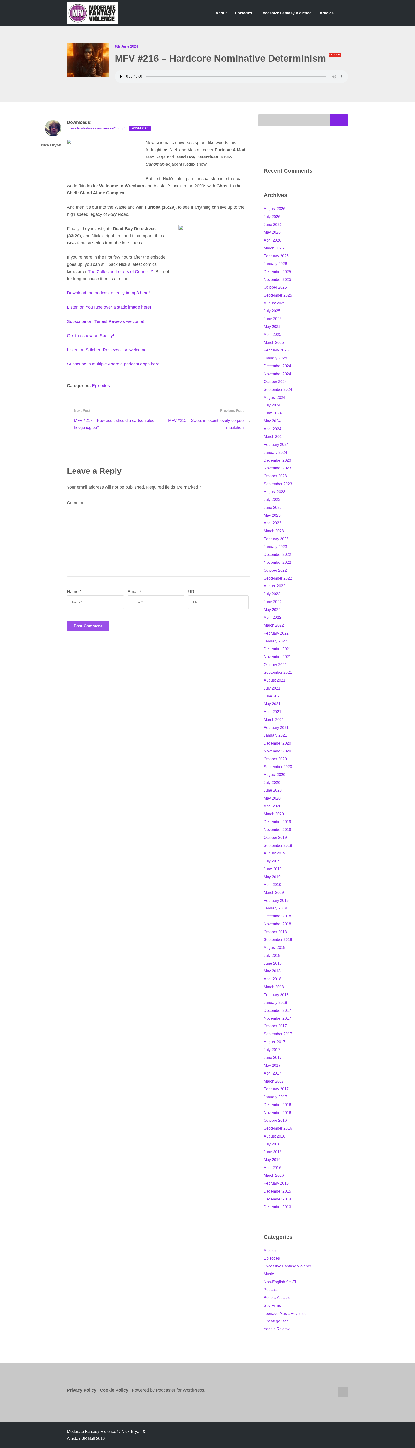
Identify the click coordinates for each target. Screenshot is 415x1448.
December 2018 (277, 916)
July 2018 (272, 955)
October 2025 (275, 287)
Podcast (271, 1290)
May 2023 (272, 515)
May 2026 (272, 232)
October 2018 (275, 932)
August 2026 (274, 209)
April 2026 (272, 240)
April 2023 (272, 523)
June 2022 (273, 602)
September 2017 (278, 1034)
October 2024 (275, 382)
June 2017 (273, 1057)
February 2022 (276, 633)
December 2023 (277, 460)
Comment (76, 502)
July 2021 (272, 688)
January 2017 (275, 1097)
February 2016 (276, 1183)
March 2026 (274, 248)
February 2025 (276, 350)
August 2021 (274, 680)
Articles (327, 13)
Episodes (243, 13)
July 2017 (272, 1050)
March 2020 (274, 814)
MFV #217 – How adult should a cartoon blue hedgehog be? (114, 424)
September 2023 (278, 484)
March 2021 (274, 720)
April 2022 (272, 617)
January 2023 (275, 547)
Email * (134, 591)
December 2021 (277, 649)
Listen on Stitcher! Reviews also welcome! (107, 349)
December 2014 (277, 1199)
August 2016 (274, 1136)
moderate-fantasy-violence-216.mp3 (98, 128)
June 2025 (273, 319)
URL (192, 591)
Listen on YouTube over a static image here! (109, 307)
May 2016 (272, 1160)
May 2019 (272, 877)
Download (140, 128)
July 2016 (272, 1144)
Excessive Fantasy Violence (285, 13)
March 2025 (274, 342)
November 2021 (277, 657)
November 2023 (277, 468)
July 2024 (272, 405)
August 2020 (274, 775)
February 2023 (276, 539)
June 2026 (273, 225)
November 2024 (277, 374)
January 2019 (275, 908)
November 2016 (277, 1113)
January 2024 (275, 452)
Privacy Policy (81, 1390)
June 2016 (273, 1152)
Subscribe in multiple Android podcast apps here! (114, 364)
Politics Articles (277, 1298)
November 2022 (277, 562)
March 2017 (274, 1081)
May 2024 (272, 421)
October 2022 (275, 570)
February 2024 (276, 444)
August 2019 (274, 853)
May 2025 (272, 327)
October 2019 (275, 838)
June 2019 (273, 869)
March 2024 (274, 437)
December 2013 (277, 1207)
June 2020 (273, 790)
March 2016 (274, 1175)
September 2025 (278, 295)
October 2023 (275, 476)
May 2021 (272, 704)
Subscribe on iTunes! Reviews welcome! (105, 321)
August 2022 (274, 586)
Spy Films (272, 1305)
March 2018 (274, 987)
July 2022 (272, 594)
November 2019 (277, 830)
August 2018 (274, 947)
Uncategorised (276, 1321)
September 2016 (278, 1128)
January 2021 (275, 735)
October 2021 (275, 665)
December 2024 (277, 366)
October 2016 (275, 1120)
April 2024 (272, 429)
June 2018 (273, 963)
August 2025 (274, 303)
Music (269, 1274)
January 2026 (275, 264)
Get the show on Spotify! (90, 335)
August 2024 (274, 397)
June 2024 (273, 413)
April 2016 (272, 1168)
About (221, 13)
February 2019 (276, 900)
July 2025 (272, 311)
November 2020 (277, 751)
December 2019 (277, 822)
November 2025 (277, 280)
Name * (74, 591)
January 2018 (275, 1002)
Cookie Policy (114, 1390)
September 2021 (278, 672)
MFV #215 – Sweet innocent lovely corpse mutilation (206, 424)
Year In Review (277, 1329)
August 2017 (274, 1042)
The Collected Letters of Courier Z (120, 271)
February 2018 (276, 995)
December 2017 (277, 1010)
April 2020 (272, 806)
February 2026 (276, 256)
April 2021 (272, 712)
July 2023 (272, 499)
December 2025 (277, 272)
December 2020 (277, 743)
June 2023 (273, 507)
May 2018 (272, 971)
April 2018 (272, 979)
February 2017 (276, 1089)
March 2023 (274, 531)
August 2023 (274, 492)
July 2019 (272, 861)
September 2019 (278, 845)
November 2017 (277, 1018)
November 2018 (277, 924)
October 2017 (275, 1026)
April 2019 (272, 885)
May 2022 (272, 610)
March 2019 (274, 893)
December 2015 (277, 1191)
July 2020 (272, 783)
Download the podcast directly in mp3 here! (108, 293)
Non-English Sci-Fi (280, 1282)
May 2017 (272, 1065)
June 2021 (273, 696)
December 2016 (277, 1105)
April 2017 (272, 1073)
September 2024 (278, 390)
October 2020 (275, 759)
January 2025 (275, 358)
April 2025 (272, 335)
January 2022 (275, 641)
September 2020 (278, 767)
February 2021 (276, 728)
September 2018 (278, 940)
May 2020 (272, 798)
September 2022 (278, 578)
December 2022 (277, 554)
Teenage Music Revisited (285, 1313)
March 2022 (274, 625)
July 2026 (272, 217)
